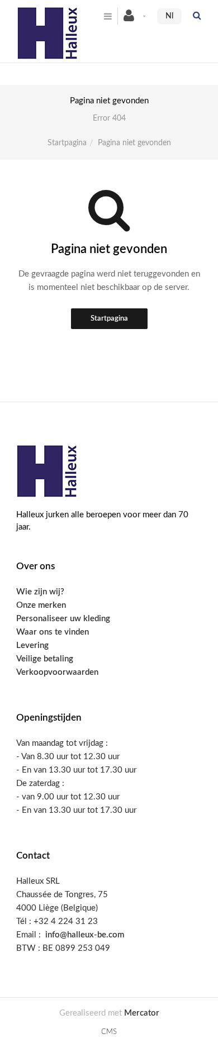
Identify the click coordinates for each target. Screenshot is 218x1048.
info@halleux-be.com (84, 935)
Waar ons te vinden (52, 632)
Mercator (141, 1013)
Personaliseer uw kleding (63, 618)
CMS (109, 1032)
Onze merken (41, 605)
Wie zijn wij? (40, 592)
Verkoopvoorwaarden (57, 672)
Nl (169, 16)
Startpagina (67, 143)
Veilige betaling (44, 659)
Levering (32, 645)
